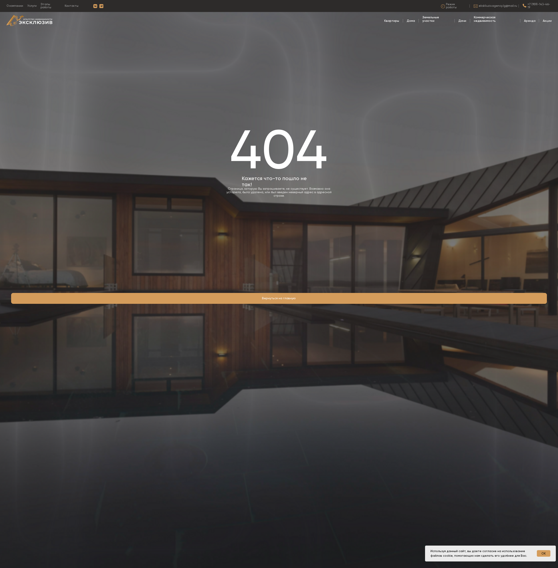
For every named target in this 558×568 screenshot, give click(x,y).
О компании (15, 5)
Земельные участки (430, 18)
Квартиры (391, 20)
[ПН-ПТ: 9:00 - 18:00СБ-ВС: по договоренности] (453, 6)
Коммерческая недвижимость (485, 18)
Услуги (32, 5)
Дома (411, 20)
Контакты (71, 5)
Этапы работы (46, 6)
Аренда (530, 20)
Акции (547, 20)
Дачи (462, 20)
